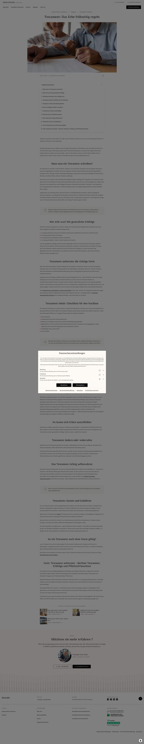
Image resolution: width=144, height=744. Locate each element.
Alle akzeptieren (80, 385)
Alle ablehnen (63, 385)
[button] (72, 370)
